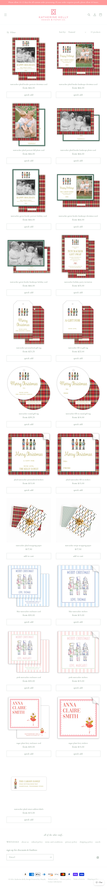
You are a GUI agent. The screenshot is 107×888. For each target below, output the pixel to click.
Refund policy (53, 879)
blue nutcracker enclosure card (29, 612)
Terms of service (79, 879)
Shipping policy (93, 879)
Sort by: (62, 32)
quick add (28, 95)
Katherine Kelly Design (23, 879)
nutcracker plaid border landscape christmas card (78, 84)
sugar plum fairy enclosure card (28, 743)
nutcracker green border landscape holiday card (28, 282)
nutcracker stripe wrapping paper (78, 546)
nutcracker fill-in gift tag (78, 348)
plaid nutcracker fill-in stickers (78, 480)
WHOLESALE (13, 842)
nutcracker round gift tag (29, 414)
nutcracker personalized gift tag (28, 348)
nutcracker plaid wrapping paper (29, 546)
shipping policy (86, 842)
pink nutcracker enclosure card (29, 677)
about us (25, 842)
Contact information (55, 882)
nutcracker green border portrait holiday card (29, 216)
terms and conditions (54, 842)
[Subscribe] (50, 857)
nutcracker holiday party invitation (78, 282)
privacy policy (71, 842)
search (97, 842)
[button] (5, 15)
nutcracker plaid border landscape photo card (78, 150)
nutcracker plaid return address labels (28, 809)
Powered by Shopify (38, 879)
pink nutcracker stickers (78, 677)
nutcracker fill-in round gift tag (78, 414)
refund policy (37, 842)
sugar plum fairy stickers (78, 743)
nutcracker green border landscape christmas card (78, 216)
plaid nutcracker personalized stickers (29, 480)
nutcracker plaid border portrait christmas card (28, 84)
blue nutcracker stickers (78, 612)
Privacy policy (66, 879)
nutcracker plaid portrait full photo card (28, 150)
